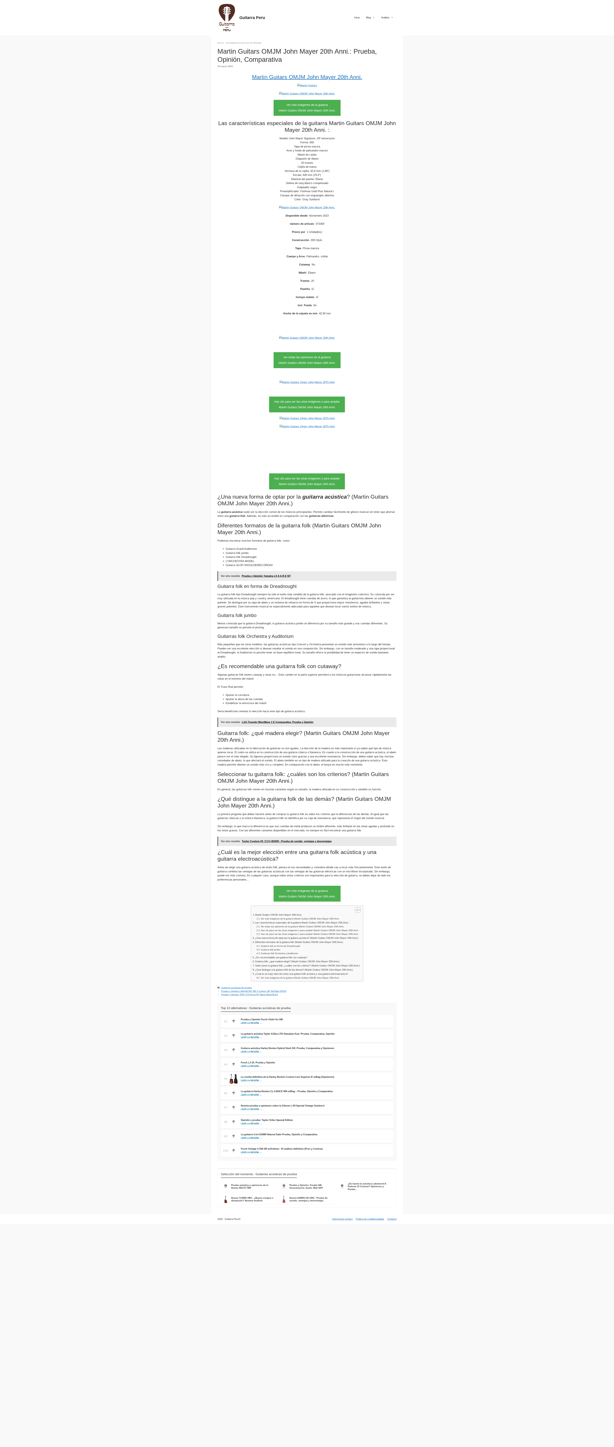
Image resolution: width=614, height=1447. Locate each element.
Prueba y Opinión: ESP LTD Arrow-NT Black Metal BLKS (249, 994)
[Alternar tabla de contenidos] (356, 910)
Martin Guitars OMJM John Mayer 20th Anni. (307, 77)
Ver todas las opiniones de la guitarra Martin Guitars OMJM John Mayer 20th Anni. (302, 926)
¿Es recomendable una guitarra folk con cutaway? (281, 957)
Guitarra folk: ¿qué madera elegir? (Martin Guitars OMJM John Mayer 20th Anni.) (297, 961)
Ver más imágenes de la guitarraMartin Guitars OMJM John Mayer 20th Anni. (307, 107)
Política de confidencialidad (370, 1219)
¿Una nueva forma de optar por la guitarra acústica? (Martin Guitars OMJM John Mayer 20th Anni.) (306, 938)
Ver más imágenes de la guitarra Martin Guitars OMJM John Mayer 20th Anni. (300, 919)
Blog (368, 17)
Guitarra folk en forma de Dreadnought (280, 946)
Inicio (357, 17)
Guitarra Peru (252, 17)
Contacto (392, 1219)
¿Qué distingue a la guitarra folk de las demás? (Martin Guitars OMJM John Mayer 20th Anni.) (304, 969)
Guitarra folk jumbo (270, 950)
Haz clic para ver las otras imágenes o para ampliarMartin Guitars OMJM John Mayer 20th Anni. (307, 404)
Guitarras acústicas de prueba (243, 43)
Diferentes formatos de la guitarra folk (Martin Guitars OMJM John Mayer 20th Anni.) (299, 942)
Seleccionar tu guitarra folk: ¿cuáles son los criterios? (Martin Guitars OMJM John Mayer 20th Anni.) (307, 965)
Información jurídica (342, 1219)
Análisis (385, 17)
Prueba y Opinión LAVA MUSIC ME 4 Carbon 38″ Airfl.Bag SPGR (253, 991)
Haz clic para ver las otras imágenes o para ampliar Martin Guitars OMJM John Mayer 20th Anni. (310, 930)
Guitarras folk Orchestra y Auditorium (279, 953)
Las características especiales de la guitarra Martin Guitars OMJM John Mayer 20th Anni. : (302, 922)
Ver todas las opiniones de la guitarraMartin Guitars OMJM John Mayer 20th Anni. (307, 360)
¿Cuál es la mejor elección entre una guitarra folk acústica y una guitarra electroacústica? (301, 973)
